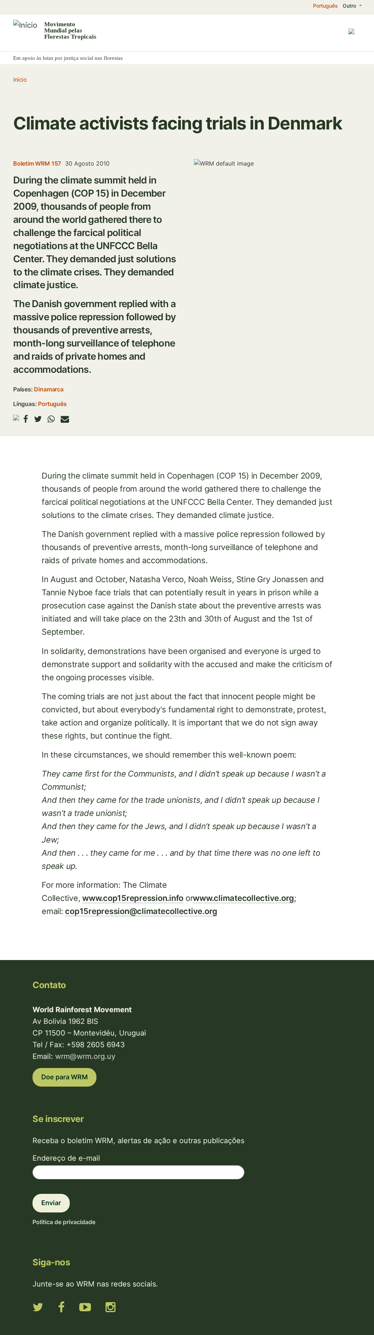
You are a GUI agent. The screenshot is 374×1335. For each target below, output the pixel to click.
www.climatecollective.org (243, 898)
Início (20, 79)
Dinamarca (48, 389)
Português (325, 6)
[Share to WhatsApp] (51, 419)
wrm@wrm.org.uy (85, 1056)
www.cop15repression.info (132, 898)
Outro (350, 6)
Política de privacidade (64, 1222)
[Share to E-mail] (65, 419)
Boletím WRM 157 (37, 163)
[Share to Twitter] (38, 419)
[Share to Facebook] (25, 419)
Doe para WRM (64, 1077)
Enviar (51, 1203)
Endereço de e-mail (66, 1158)
